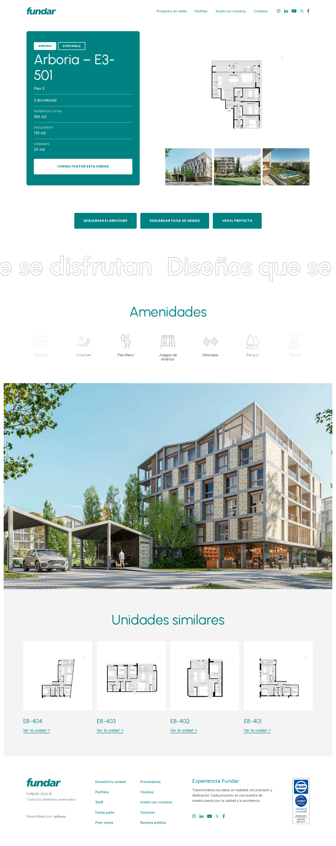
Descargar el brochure (105, 221)
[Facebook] (308, 11)
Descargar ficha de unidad (175, 221)
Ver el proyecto (237, 221)
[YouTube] (294, 11)
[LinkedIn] (286, 11)
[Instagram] (278, 11)
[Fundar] (41, 11)
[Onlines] (59, 816)
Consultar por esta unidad (83, 166)
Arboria (45, 46)
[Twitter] (302, 11)
